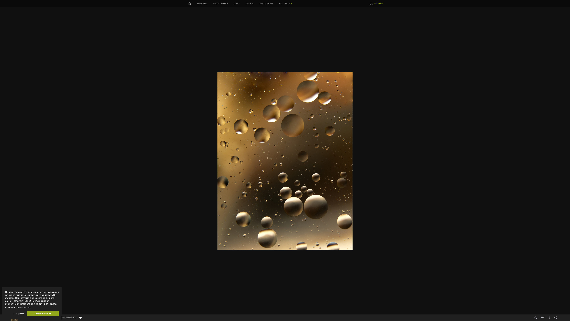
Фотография (266, 3)
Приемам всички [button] (43, 313)
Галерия (249, 3)
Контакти (284, 3)
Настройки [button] (19, 313)
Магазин (202, 3)
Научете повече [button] (23, 307)
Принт (220, 3)
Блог (236, 3)
